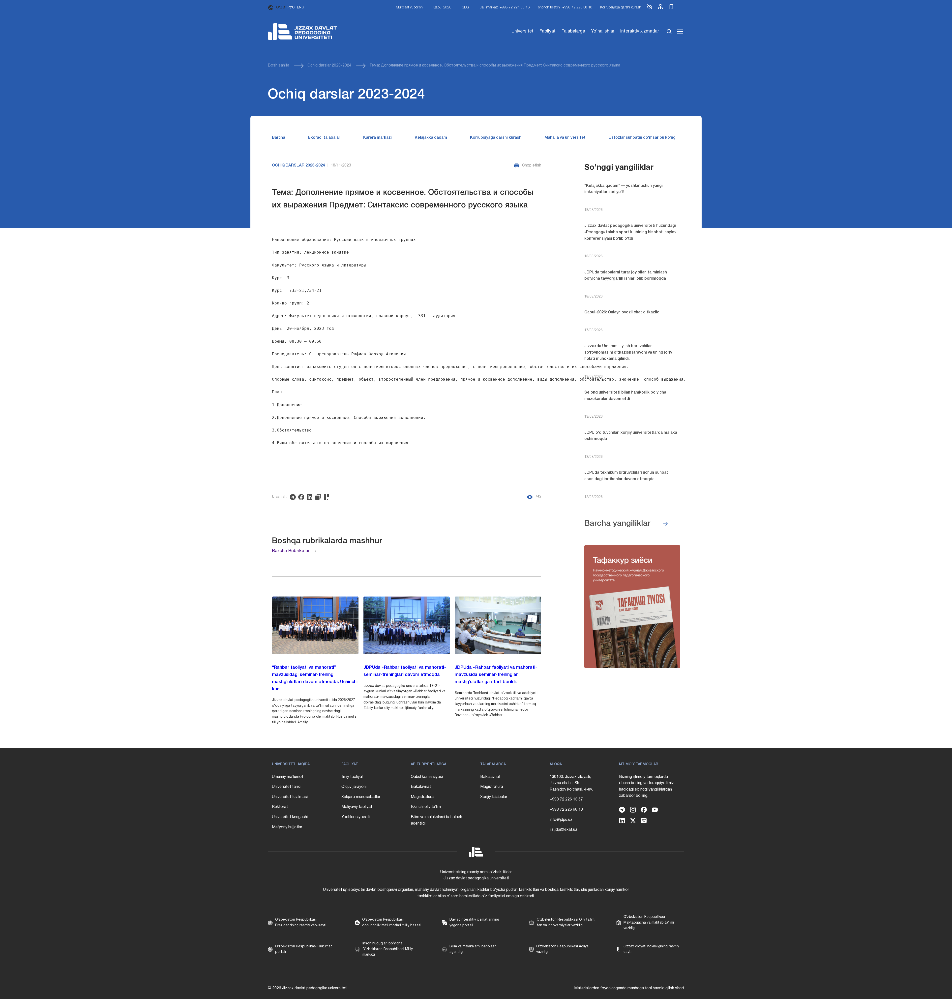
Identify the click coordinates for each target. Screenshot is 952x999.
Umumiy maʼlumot (287, 777)
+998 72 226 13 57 (566, 799)
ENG (300, 7)
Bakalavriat (421, 787)
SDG (465, 7)
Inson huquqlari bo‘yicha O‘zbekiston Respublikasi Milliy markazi (387, 949)
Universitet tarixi (286, 787)
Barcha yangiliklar (617, 523)
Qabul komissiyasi (427, 777)
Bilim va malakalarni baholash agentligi (436, 820)
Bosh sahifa (278, 65)
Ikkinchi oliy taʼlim (426, 807)
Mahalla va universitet (565, 137)
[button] (650, 8)
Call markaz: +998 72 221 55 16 (505, 7)
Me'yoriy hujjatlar (287, 827)
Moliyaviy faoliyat (356, 807)
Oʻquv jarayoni (353, 787)
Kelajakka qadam (431, 137)
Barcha (278, 137)
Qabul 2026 (442, 7)
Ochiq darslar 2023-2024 (329, 65)
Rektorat (280, 807)
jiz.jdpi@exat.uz (563, 830)
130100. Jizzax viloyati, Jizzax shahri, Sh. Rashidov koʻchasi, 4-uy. (571, 783)
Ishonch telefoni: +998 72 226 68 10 (564, 7)
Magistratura (422, 797)
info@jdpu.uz (561, 820)
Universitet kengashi (290, 817)
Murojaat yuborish (409, 7)
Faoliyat (547, 31)
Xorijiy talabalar (493, 797)
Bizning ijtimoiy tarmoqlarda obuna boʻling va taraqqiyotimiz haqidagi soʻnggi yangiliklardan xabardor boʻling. (646, 786)
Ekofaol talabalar (324, 137)
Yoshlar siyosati (355, 817)
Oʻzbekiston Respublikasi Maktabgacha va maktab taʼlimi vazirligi (649, 922)
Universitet (522, 31)
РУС (291, 7)
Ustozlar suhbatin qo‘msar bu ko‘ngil (643, 137)
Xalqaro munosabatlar (360, 797)
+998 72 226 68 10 (566, 809)
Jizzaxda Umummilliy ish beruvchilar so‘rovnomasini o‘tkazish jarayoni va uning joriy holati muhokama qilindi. (628, 352)
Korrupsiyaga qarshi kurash (620, 7)
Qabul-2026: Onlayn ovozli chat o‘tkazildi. (622, 312)
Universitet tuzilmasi (290, 797)
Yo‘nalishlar (602, 31)
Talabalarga (573, 31)
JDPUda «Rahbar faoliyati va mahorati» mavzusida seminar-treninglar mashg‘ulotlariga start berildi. (496, 675)
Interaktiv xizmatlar (639, 31)
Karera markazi (377, 137)
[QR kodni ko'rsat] (328, 497)
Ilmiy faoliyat (352, 777)
